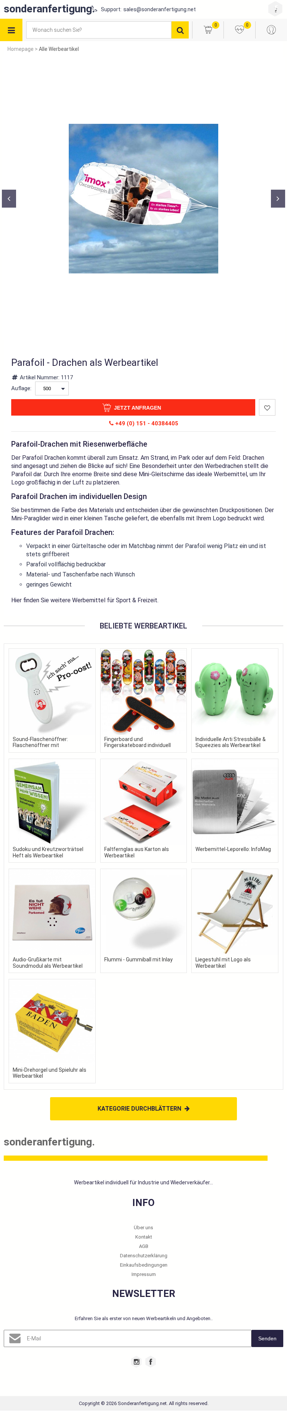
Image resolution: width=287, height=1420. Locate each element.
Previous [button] (9, 199)
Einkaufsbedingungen (143, 1265)
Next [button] (278, 199)
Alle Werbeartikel (59, 49)
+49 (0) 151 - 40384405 (146, 423)
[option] (143, 198)
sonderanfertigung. (49, 9)
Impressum (144, 1274)
